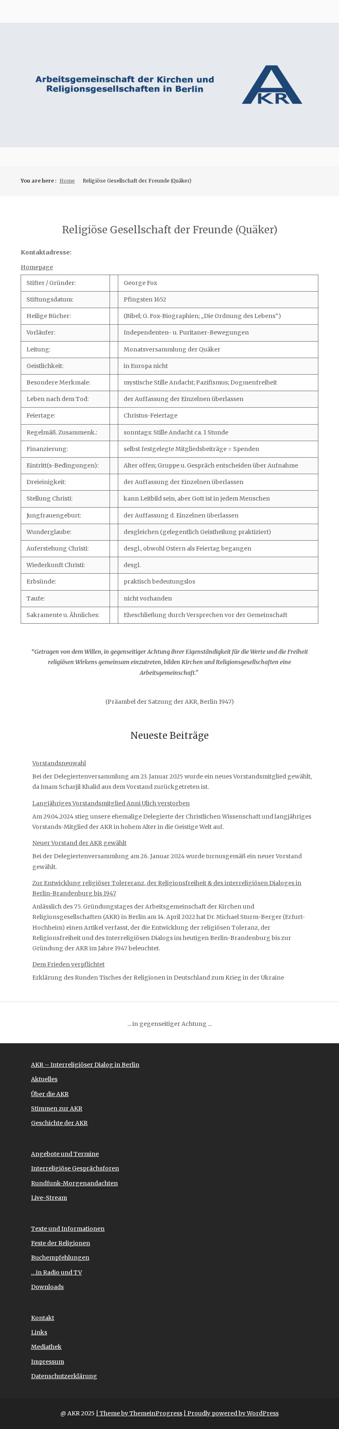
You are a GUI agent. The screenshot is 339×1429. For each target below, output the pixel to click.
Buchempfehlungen (60, 1257)
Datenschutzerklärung (64, 1376)
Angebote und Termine (65, 1154)
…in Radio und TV (56, 1272)
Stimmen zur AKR (56, 1108)
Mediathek (46, 1347)
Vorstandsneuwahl (59, 763)
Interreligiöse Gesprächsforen (75, 1168)
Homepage (37, 267)
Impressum (47, 1361)
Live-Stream (49, 1197)
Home (67, 181)
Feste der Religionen (60, 1243)
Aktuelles (44, 1079)
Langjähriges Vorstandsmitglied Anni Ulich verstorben (111, 803)
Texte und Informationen (68, 1228)
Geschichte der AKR (59, 1123)
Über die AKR (50, 1094)
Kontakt (42, 1318)
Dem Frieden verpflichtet (68, 964)
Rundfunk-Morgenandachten (74, 1183)
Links (39, 1332)
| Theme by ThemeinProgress (139, 1413)
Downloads (47, 1287)
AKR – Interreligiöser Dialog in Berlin (85, 1064)
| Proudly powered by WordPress (231, 1413)
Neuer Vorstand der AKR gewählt (79, 843)
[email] (312, 11)
